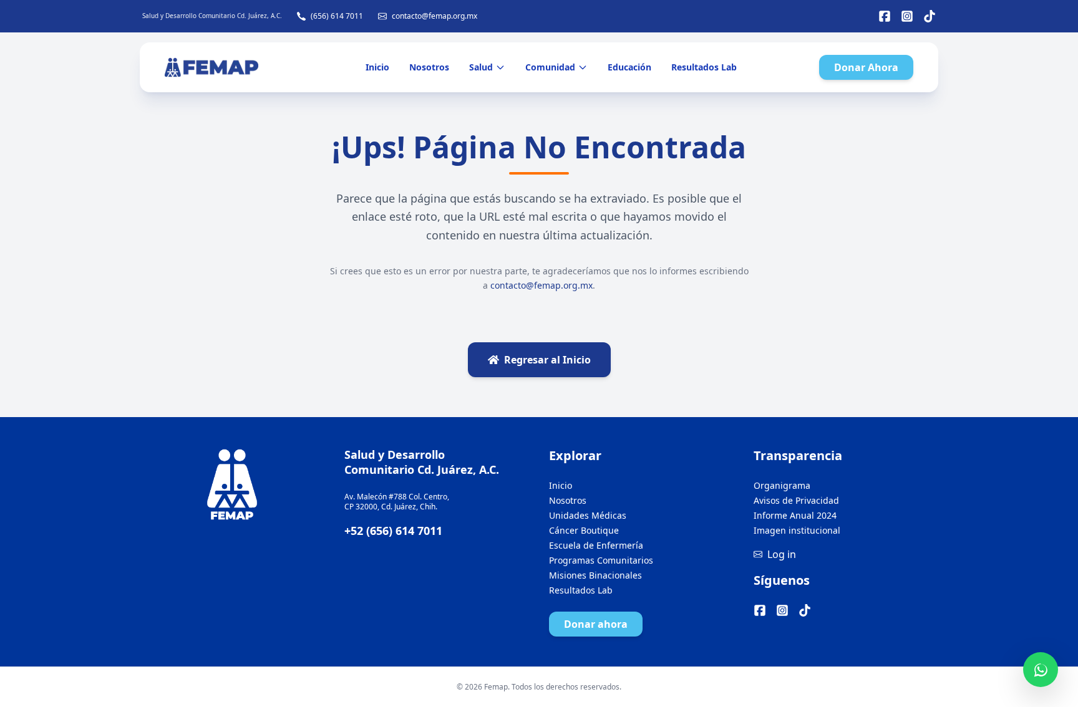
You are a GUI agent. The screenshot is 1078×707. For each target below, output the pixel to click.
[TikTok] (929, 16)
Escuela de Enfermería (596, 545)
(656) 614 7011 (337, 16)
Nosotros (429, 67)
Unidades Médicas (587, 515)
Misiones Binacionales (595, 575)
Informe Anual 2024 (795, 515)
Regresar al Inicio (547, 360)
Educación (629, 67)
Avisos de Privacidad (796, 500)
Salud (481, 67)
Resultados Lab (704, 67)
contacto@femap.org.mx (434, 16)
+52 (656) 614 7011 (393, 530)
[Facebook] (884, 16)
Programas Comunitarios (601, 560)
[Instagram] (907, 16)
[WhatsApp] (1040, 669)
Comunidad (550, 67)
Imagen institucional (797, 530)
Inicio (377, 67)
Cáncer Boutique (584, 530)
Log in (781, 554)
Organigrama (782, 485)
